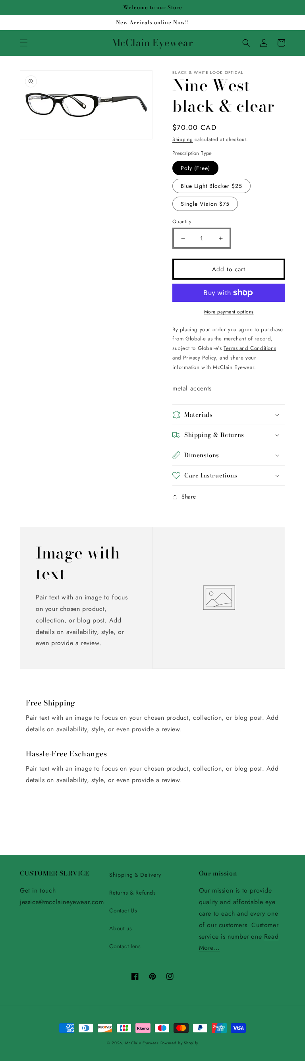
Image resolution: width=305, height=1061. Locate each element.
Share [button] (188, 497)
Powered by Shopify (179, 1043)
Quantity (181, 221)
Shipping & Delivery (135, 875)
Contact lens (125, 946)
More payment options (229, 311)
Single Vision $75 (205, 204)
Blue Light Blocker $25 (211, 186)
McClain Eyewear (141, 1043)
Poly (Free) (195, 168)
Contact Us (123, 910)
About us (120, 928)
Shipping (182, 139)
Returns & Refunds (132, 893)
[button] (24, 43)
